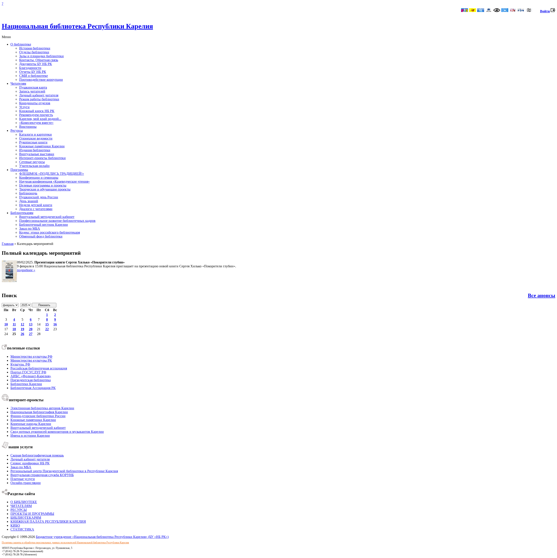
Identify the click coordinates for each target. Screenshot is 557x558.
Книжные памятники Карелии (42, 146)
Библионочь (28, 193)
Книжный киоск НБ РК (36, 111)
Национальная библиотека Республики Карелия (77, 26)
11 (14, 324)
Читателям (18, 83)
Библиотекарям (21, 213)
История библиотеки (34, 48)
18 (14, 329)
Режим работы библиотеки (39, 99)
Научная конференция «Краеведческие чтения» (54, 181)
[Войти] (553, 11)
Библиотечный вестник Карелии (43, 224)
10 (6, 324)
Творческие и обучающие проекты (44, 189)
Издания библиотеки (34, 150)
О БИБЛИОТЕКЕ (23, 502)
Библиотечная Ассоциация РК (33, 388)
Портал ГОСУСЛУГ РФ (28, 372)
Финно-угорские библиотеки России (37, 416)
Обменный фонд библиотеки (40, 236)
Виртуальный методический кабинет (46, 217)
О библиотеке (20, 44)
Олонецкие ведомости (35, 138)
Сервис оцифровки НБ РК (30, 463)
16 (55, 324)
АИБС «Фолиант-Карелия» (30, 376)
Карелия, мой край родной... (40, 119)
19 (22, 329)
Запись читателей (32, 91)
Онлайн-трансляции (25, 483)
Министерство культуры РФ (31, 356)
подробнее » (26, 270)
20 (30, 329)
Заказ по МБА (29, 228)
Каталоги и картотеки (35, 134)
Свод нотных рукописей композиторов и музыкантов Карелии (57, 431)
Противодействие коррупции (41, 79)
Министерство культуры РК (31, 360)
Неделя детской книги (35, 205)
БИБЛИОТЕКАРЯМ (25, 517)
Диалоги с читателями (35, 209)
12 (22, 324)
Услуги (24, 107)
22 (47, 329)
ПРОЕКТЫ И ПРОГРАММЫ (32, 514)
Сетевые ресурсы (32, 162)
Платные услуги (22, 479)
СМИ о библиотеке (33, 76)
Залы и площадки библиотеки (41, 56)
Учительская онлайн (34, 166)
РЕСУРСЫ (18, 510)
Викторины (28, 126)
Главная (7, 244)
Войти (545, 11)
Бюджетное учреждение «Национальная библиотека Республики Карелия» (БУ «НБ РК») (102, 537)
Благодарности (30, 68)
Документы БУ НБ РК (35, 64)
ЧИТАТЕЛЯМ (21, 506)
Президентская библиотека (30, 380)
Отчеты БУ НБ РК (32, 72)
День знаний (28, 201)
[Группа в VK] (504, 10)
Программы (19, 170)
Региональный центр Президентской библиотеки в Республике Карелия (64, 471)
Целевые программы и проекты (42, 185)
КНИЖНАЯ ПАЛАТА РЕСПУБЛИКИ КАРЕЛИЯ (48, 521)
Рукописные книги (33, 142)
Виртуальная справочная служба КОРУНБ (42, 475)
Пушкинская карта (33, 87)
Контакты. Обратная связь (38, 60)
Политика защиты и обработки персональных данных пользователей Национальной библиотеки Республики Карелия (65, 542)
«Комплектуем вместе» (36, 123)
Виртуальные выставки (36, 154)
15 (47, 324)
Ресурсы (16, 130)
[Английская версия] (512, 10)
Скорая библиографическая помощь (37, 455)
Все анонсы (541, 295)
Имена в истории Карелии (30, 435)
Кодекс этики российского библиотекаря (49, 232)
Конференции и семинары (38, 177)
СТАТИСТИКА (22, 529)
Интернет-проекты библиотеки (42, 158)
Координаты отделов (34, 103)
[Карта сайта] (528, 10)
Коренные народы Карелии (30, 424)
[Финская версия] (520, 10)
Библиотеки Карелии (26, 384)
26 (22, 334)
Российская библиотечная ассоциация (38, 368)
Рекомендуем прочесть (36, 115)
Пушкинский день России (38, 197)
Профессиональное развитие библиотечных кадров (57, 221)
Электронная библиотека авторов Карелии (42, 408)
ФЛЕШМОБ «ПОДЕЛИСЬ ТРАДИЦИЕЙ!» (51, 173)
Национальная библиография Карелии (39, 412)
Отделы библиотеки (34, 52)
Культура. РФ (20, 364)
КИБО (15, 525)
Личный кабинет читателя (38, 95)
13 (30, 324)
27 (30, 334)
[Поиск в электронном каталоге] (480, 10)
